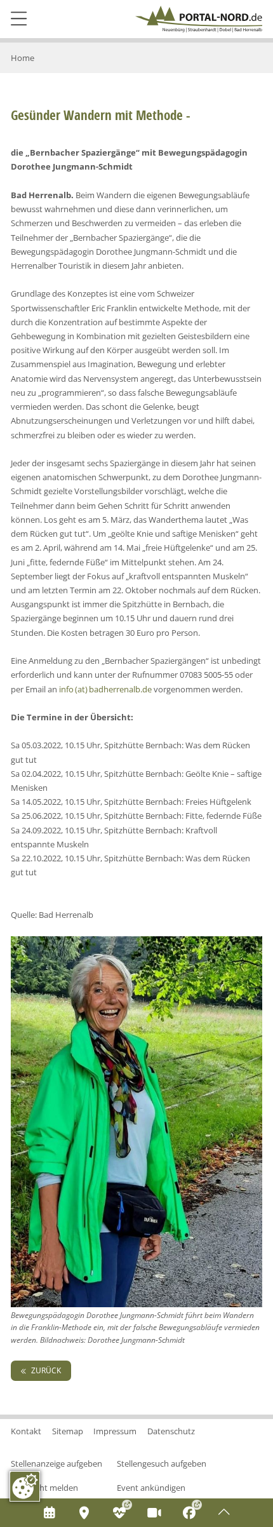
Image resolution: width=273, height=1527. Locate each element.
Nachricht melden (44, 1487)
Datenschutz (171, 1431)
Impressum (114, 1431)
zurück (45, 1370)
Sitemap (67, 1431)
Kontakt (26, 1431)
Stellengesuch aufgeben (161, 1463)
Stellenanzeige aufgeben (56, 1463)
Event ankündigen (151, 1487)
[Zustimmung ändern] (25, 1486)
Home (22, 58)
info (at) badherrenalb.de (105, 689)
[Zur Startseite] (198, 19)
